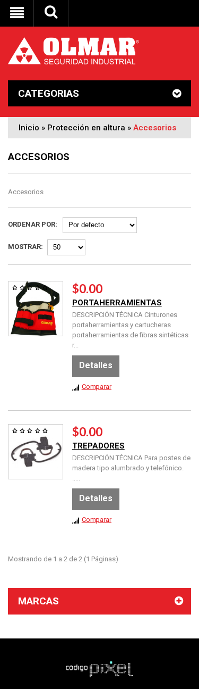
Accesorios (154, 127)
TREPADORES (98, 446)
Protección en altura (86, 127)
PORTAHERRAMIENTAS (117, 303)
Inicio (29, 127)
